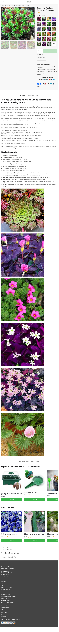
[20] (39, 34)
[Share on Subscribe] (51, 84)
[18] (44, 29)
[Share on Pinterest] (46, 84)
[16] (53, 24)
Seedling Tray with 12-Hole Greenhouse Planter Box (11, 494)
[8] (44, 43)
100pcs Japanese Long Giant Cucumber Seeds (34, 535)
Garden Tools (4, 492)
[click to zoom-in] (18, 23)
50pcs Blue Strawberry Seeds (9, 534)
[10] (44, 19)
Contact (3, 583)
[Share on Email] (48, 84)
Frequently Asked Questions (8, 596)
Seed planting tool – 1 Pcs (30, 492)
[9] (49, 43)
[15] (49, 24)
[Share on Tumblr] (53, 84)
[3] (39, 39)
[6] (53, 39)
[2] (53, 29)
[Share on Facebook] (40, 84)
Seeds (6, 5)
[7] (39, 43)
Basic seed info (5, 607)
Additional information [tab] (33, 95)
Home (2, 5)
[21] (44, 34)
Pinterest (3, 616)
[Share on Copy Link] (38, 86)
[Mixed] (53, 43)
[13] (39, 24)
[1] (39, 19)
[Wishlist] (20, 472)
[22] (49, 34)
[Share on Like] (38, 84)
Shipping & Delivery (6, 600)
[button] (41, 50)
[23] (53, 34)
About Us (3, 581)
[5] (49, 39)
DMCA (2, 585)
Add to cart (50, 51)
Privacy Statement (5, 589)
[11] (49, 19)
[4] (44, 39)
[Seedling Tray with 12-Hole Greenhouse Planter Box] (11, 480)
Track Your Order (5, 594)
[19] (49, 29)
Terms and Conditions (6, 587)
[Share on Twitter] (43, 84)
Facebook (3, 614)
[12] (53, 19)
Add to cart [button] (11, 499)
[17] (39, 29)
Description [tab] (22, 95)
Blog (2, 609)
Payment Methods (5, 598)
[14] (44, 24)
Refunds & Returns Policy (7, 602)
